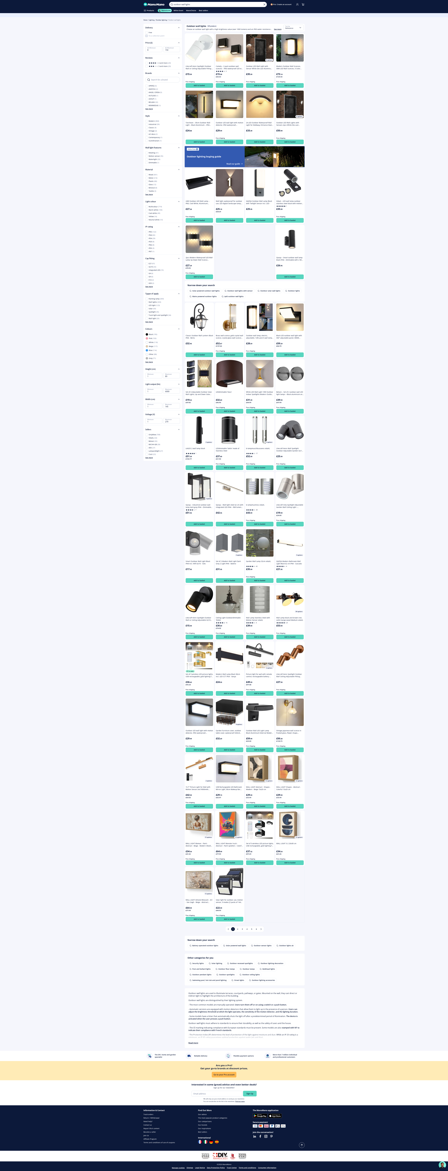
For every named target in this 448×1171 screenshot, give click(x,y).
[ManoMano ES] (217, 1142)
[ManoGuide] (442, 1165)
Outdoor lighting (161, 20)
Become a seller (149, 1132)
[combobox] (293, 27)
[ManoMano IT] (205, 1142)
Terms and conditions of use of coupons (159, 1142)
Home (145, 20)
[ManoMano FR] (200, 1142)
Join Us (146, 1135)
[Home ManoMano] (154, 4)
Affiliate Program (150, 1139)
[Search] (171, 4)
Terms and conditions (247, 1168)
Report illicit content (151, 1128)
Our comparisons (205, 1121)
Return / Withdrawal (151, 1118)
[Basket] (303, 4)
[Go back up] (302, 1145)
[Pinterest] (271, 1136)
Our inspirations (204, 1128)
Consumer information (267, 1168)
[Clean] (264, 4)
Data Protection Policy (216, 1168)
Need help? (147, 1121)
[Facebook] (260, 1136)
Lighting (151, 20)
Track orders (148, 1114)
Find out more (240, 1101)
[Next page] (261, 929)
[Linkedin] (255, 1136)
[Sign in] (297, 4)
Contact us (147, 1125)
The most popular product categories (212, 1118)
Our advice (202, 1114)
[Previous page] (228, 929)
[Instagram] (266, 1136)
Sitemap (190, 1168)
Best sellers (202, 1132)
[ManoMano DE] (211, 1142)
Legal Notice (200, 1168)
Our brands (202, 1125)
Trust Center (232, 1168)
